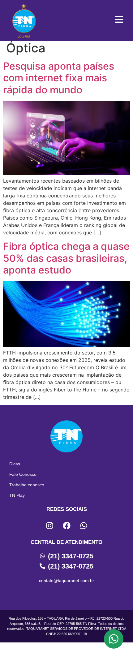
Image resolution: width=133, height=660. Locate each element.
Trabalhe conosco (26, 484)
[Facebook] (66, 525)
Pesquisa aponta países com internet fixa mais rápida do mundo (58, 78)
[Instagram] (49, 525)
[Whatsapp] (83, 525)
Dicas (14, 463)
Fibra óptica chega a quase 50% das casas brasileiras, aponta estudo (66, 258)
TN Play (17, 495)
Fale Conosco (22, 474)
